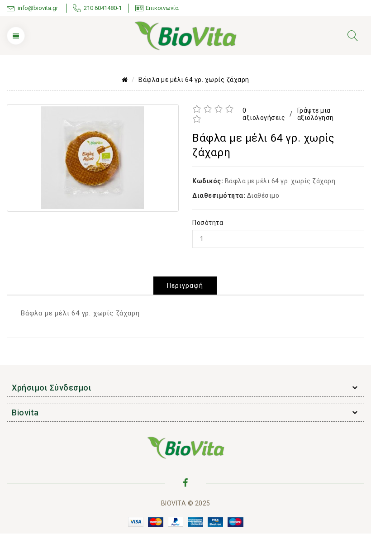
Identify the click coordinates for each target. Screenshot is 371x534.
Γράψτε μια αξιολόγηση (315, 114)
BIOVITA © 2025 (185, 503)
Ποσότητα (207, 222)
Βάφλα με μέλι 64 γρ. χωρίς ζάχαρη (193, 79)
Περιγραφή (185, 285)
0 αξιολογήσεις (264, 114)
